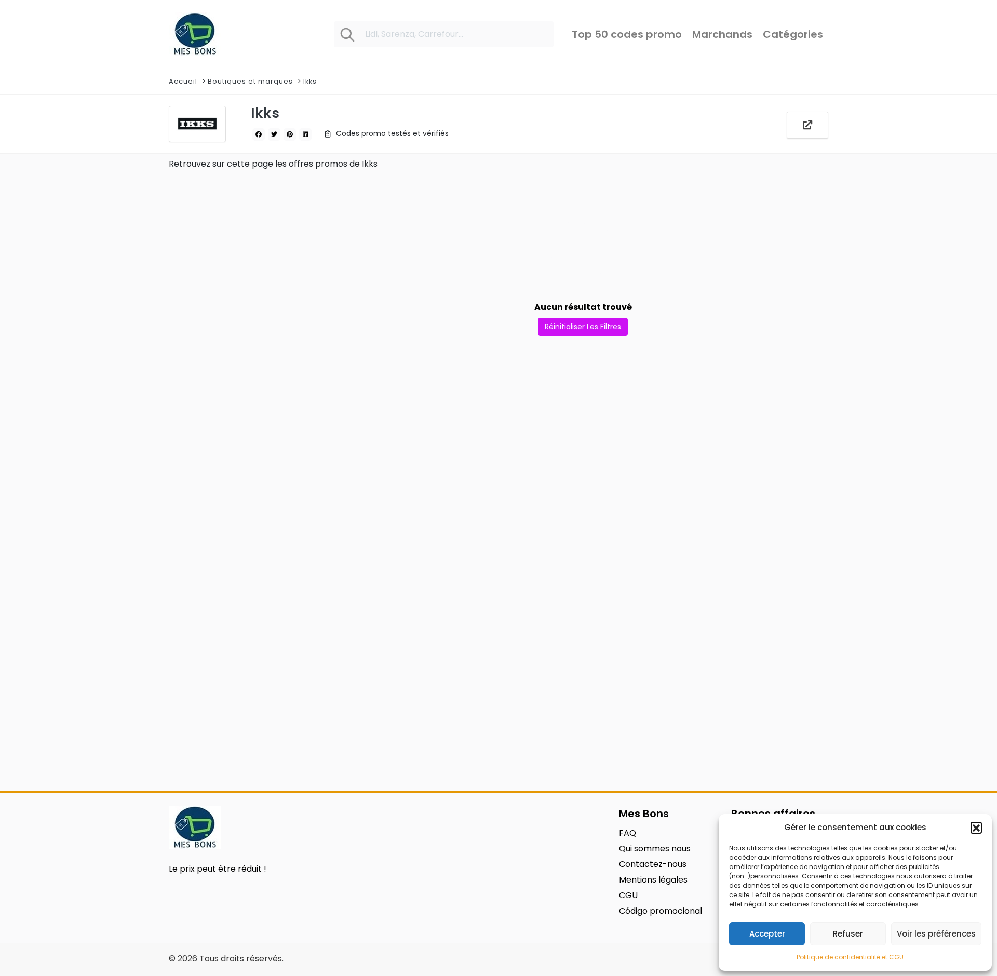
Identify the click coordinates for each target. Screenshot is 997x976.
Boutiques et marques (250, 81)
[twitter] (274, 134)
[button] (976, 827)
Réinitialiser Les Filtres (583, 326)
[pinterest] (290, 134)
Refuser (848, 933)
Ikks (310, 81)
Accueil (183, 81)
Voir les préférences (936, 933)
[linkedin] (305, 134)
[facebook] (258, 134)
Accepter (767, 933)
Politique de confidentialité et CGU (850, 957)
